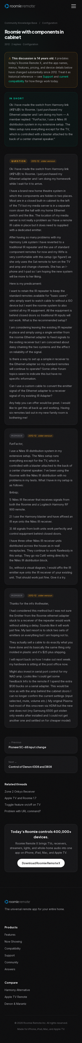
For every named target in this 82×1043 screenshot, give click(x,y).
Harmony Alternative (17, 990)
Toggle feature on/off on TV (23, 804)
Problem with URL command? (23, 811)
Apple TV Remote (16, 996)
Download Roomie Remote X (41, 863)
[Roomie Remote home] (20, 6)
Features (10, 934)
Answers (10, 969)
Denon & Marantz (15, 1003)
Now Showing (13, 941)
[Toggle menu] (73, 6)
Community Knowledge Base (21, 23)
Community (11, 962)
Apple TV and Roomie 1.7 (20, 798)
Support (48, 76)
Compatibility (13, 948)
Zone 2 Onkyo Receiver (20, 791)
